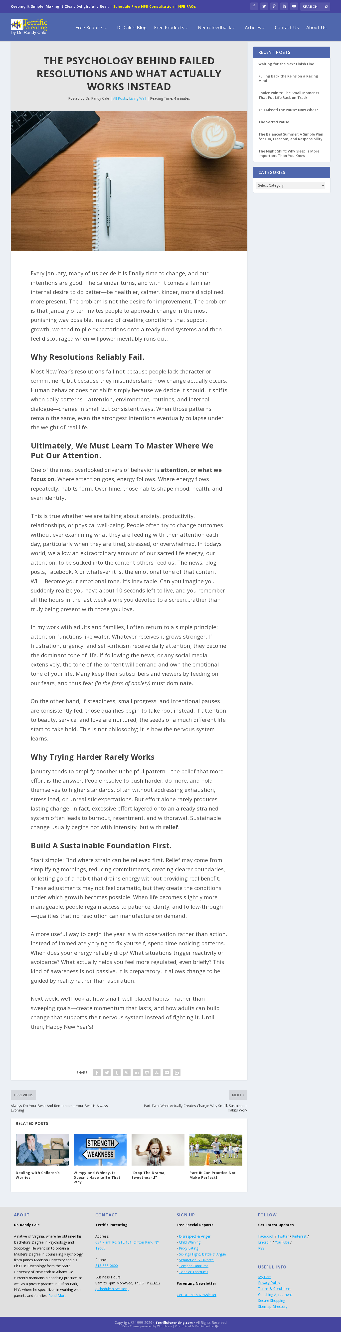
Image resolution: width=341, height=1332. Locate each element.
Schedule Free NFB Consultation (143, 6)
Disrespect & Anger (194, 1236)
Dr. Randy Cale (97, 98)
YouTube (282, 1242)
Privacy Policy (269, 1282)
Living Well (137, 98)
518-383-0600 (106, 1265)
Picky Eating (188, 1248)
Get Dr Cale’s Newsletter (196, 1294)
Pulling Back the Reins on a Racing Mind (288, 78)
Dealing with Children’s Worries (38, 1175)
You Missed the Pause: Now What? (288, 109)
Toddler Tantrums (193, 1271)
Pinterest (299, 1236)
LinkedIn (265, 1242)
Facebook (266, 1236)
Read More (57, 1295)
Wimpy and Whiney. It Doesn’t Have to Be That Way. (97, 1177)
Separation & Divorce (196, 1260)
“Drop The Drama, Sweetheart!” (149, 1175)
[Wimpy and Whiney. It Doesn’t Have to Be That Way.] (100, 1150)
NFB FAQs (187, 6)
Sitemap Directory (272, 1306)
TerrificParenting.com (174, 1322)
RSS (261, 1248)
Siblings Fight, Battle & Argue (202, 1254)
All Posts (120, 98)
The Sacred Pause (273, 122)
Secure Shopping (271, 1300)
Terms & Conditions (274, 1288)
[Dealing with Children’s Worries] (42, 1150)
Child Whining (189, 1242)
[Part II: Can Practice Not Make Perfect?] (215, 1150)
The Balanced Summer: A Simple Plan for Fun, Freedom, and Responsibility (290, 136)
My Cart (264, 1276)
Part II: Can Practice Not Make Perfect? (212, 1175)
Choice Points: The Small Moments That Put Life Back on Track (288, 95)
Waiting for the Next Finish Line (286, 64)
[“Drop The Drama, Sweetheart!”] (158, 1150)
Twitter (283, 1236)
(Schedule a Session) (112, 1288)
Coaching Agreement (275, 1294)
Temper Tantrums (193, 1265)
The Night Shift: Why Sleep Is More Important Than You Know (288, 153)
